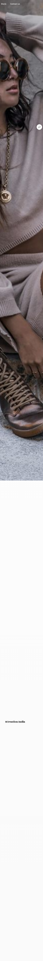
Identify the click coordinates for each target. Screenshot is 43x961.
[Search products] (39, 127)
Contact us (15, 4)
